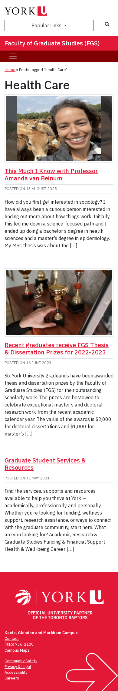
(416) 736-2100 (19, 644)
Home (10, 69)
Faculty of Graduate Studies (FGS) (52, 43)
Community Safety (21, 660)
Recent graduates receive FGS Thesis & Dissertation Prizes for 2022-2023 (57, 348)
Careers (12, 678)
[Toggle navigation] (13, 56)
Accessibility (16, 672)
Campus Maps (17, 650)
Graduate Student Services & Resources (45, 464)
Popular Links (47, 25)
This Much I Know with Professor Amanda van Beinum (51, 174)
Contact (12, 638)
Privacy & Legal (18, 666)
